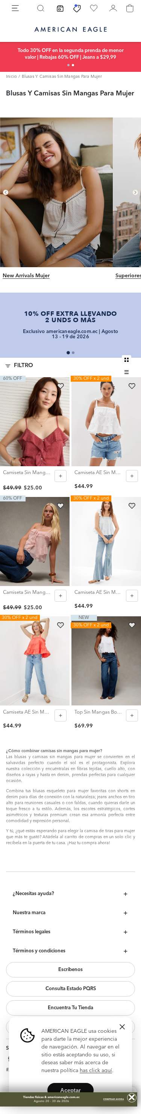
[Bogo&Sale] (68, 1099)
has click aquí (96, 1070)
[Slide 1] (68, 352)
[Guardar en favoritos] (61, 386)
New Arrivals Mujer (26, 275)
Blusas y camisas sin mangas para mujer (62, 77)
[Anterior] (5, 192)
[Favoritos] (93, 8)
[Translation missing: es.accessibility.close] (122, 1026)
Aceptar (70, 1090)
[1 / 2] (68, 65)
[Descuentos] (77, 8)
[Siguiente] (135, 192)
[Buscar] (40, 8)
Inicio (11, 77)
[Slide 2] (73, 352)
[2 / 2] (73, 65)
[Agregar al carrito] (61, 476)
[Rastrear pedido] (60, 8)
